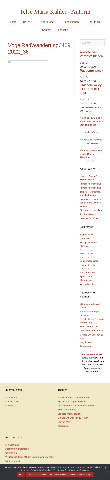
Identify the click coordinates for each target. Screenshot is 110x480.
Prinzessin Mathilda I (90, 184)
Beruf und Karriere (89, 326)
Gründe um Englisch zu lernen (73, 418)
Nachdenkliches (88, 272)
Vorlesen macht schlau (91, 330)
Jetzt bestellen (92, 144)
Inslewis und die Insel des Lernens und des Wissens (90, 202)
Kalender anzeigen (91, 117)
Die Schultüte (12, 445)
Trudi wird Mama (88, 214)
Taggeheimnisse (88, 234)
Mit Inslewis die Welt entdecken (73, 397)
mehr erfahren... (92, 161)
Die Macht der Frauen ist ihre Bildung (76, 405)
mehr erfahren (92, 132)
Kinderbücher (47, 21)
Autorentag (85, 346)
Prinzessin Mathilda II (91, 188)
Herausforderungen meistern (72, 401)
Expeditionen (71, 21)
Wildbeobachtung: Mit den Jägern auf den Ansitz (29, 457)
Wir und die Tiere (88, 284)
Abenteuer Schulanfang (17, 449)
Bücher (25, 21)
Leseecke (62, 29)
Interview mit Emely (90, 218)
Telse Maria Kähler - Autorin (55, 11)
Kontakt (46, 29)
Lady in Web (86, 342)
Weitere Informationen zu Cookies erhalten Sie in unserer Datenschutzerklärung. (60, 475)
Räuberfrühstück (91, 70)
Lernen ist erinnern (92, 354)
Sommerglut (11, 453)
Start (13, 21)
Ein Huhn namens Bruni (91, 210)
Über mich (94, 21)
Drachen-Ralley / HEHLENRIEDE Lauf (91, 89)
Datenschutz (11, 401)
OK (20, 475)
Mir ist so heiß (12, 461)
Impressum (11, 397)
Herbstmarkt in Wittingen (90, 109)
